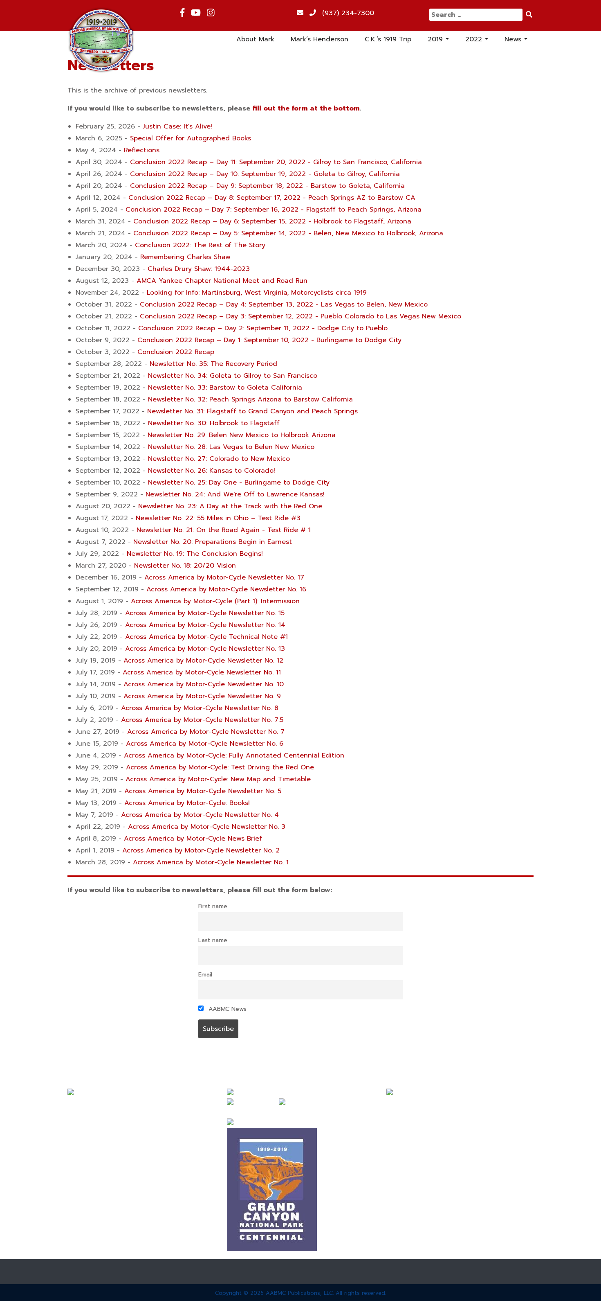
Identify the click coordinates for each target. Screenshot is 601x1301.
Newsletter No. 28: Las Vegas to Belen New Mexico (231, 447)
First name (212, 906)
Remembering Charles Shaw (185, 257)
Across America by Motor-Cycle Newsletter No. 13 (205, 649)
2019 (439, 40)
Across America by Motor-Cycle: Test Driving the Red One (220, 767)
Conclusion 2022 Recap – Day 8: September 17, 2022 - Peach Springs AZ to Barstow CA (271, 198)
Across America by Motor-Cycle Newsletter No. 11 (202, 672)
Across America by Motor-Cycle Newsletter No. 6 (204, 744)
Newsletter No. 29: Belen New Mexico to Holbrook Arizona (242, 435)
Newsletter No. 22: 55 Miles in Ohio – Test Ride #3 (218, 518)
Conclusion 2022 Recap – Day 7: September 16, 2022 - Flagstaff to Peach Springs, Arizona (274, 209)
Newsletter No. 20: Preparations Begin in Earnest (212, 542)
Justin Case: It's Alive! (177, 126)
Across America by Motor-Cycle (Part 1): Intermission (215, 601)
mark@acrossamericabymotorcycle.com (449, 1103)
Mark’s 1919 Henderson (104, 1135)
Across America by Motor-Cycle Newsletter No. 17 (224, 577)
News (516, 40)
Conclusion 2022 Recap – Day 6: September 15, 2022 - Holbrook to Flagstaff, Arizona (272, 221)
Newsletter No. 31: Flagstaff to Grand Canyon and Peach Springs (252, 411)
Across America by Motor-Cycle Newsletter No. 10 (203, 684)
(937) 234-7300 (348, 13)
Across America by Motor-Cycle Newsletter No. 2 (201, 850)
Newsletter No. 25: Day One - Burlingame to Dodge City (239, 482)
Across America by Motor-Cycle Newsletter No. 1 (211, 862)
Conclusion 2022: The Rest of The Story (200, 245)
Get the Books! (91, 1209)
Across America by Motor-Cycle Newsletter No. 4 (200, 815)
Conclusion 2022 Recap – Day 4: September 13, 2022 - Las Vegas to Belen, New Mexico (284, 304)
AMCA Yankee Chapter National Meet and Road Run (222, 281)
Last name (212, 940)
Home (76, 1106)
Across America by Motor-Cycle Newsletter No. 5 (202, 791)
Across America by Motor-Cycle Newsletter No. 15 (205, 613)
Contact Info (88, 1238)
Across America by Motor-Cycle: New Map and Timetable (218, 779)
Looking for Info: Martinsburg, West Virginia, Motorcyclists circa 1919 (257, 293)
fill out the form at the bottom (306, 108)
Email (205, 974)
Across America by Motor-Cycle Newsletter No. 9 (202, 696)
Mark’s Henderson (319, 39)
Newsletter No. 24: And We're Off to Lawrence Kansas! (235, 494)
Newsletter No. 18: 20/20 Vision (185, 565)
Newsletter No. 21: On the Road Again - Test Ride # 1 (224, 530)
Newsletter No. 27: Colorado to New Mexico (219, 459)
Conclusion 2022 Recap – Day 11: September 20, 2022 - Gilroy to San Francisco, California (276, 162)
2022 (477, 40)
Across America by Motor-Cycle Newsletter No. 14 (205, 625)
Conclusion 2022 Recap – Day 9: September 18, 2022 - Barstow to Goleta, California (267, 186)
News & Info (87, 1179)
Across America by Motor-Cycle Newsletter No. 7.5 (202, 720)
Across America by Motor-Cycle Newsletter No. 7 (206, 732)
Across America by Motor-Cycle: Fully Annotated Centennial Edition (234, 755)
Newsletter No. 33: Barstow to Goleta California (225, 387)
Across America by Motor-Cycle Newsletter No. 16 (226, 589)
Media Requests (93, 1224)
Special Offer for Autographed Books (190, 138)
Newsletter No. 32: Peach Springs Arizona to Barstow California (250, 399)
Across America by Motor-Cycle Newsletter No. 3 (206, 827)
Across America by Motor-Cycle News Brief (193, 838)
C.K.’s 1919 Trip (388, 39)
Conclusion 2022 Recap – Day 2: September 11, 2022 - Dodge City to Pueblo (263, 328)
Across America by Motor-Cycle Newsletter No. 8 (199, 708)
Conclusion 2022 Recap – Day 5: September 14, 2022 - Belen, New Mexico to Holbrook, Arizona (288, 233)
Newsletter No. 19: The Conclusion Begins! (195, 554)
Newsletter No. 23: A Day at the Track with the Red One (230, 506)
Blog (74, 1194)
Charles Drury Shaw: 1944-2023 (199, 269)
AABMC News (226, 1008)
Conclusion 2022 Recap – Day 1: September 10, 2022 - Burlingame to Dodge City (269, 340)
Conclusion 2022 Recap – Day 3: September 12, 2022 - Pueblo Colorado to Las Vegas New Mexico (300, 316)
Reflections (141, 150)
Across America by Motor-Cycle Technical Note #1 (206, 637)
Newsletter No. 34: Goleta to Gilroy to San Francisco (232, 376)
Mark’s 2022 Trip (94, 1165)
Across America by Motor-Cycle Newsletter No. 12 (203, 660)
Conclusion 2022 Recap (175, 352)
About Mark (255, 39)
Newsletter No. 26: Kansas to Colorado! (211, 471)
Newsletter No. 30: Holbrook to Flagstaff (214, 423)
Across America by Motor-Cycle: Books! (187, 803)
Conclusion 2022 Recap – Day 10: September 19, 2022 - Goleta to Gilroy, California (265, 174)
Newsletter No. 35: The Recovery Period (213, 364)
